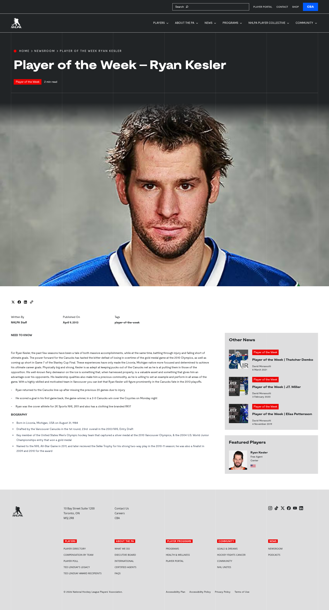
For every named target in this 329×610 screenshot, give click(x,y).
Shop (295, 6)
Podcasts (274, 554)
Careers (120, 513)
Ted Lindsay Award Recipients (83, 573)
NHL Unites (237, 567)
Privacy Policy (222, 591)
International (124, 561)
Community (304, 22)
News (208, 22)
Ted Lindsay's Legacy (77, 567)
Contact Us (122, 508)
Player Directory (75, 548)
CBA (310, 6)
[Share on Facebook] (19, 302)
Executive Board (125, 554)
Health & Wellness (178, 554)
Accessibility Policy (200, 591)
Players (159, 22)
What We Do (122, 548)
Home (24, 51)
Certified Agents (125, 567)
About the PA (184, 22)
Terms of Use (242, 591)
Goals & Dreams (227, 548)
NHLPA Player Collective (266, 22)
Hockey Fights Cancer (231, 554)
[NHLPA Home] (16, 23)
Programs (230, 22)
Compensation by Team (78, 554)
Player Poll (71, 561)
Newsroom (44, 51)
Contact (282, 6)
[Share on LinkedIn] (25, 302)
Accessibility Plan (175, 591)
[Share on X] (13, 302)
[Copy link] (31, 302)
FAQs (118, 573)
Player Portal (262, 6)
